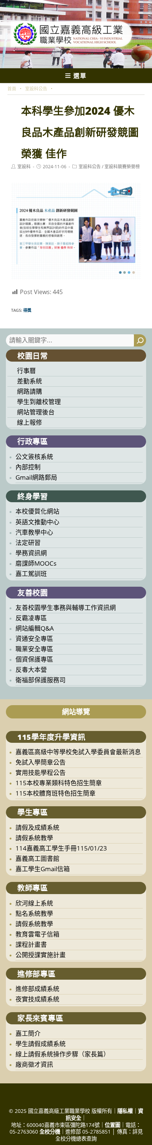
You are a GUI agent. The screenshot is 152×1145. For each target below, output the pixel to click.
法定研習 (28, 542)
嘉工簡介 (28, 1033)
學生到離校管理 (39, 401)
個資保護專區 (34, 659)
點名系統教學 (34, 913)
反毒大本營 (31, 669)
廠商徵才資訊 (34, 1064)
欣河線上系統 (34, 903)
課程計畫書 (31, 944)
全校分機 (49, 1131)
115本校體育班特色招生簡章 (55, 793)
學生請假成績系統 (40, 1043)
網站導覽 (76, 712)
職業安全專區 (34, 649)
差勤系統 (29, 381)
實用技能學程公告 (40, 772)
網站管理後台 (36, 412)
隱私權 (125, 1110)
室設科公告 (90, 166)
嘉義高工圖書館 (37, 858)
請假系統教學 (34, 838)
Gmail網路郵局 (36, 477)
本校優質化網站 (37, 511)
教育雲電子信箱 (37, 934)
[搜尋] (140, 340)
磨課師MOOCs (35, 563)
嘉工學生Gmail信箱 (42, 869)
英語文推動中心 (37, 522)
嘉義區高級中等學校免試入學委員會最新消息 (78, 752)
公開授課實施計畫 (40, 955)
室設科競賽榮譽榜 (122, 166)
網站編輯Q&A (34, 628)
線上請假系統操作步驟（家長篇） (62, 1054)
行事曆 (26, 370)
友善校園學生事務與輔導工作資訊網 (65, 607)
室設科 (24, 166)
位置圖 (112, 1124)
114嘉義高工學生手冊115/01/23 (61, 848)
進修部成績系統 (37, 988)
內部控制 (28, 467)
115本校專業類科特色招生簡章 (58, 783)
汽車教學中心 (34, 532)
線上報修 (29, 422)
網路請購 (29, 391)
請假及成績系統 (37, 827)
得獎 (27, 310)
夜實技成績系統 (37, 999)
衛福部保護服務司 (40, 680)
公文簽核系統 (34, 456)
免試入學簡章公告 (40, 762)
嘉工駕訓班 (31, 573)
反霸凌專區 (31, 618)
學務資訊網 (31, 553)
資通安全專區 (34, 638)
